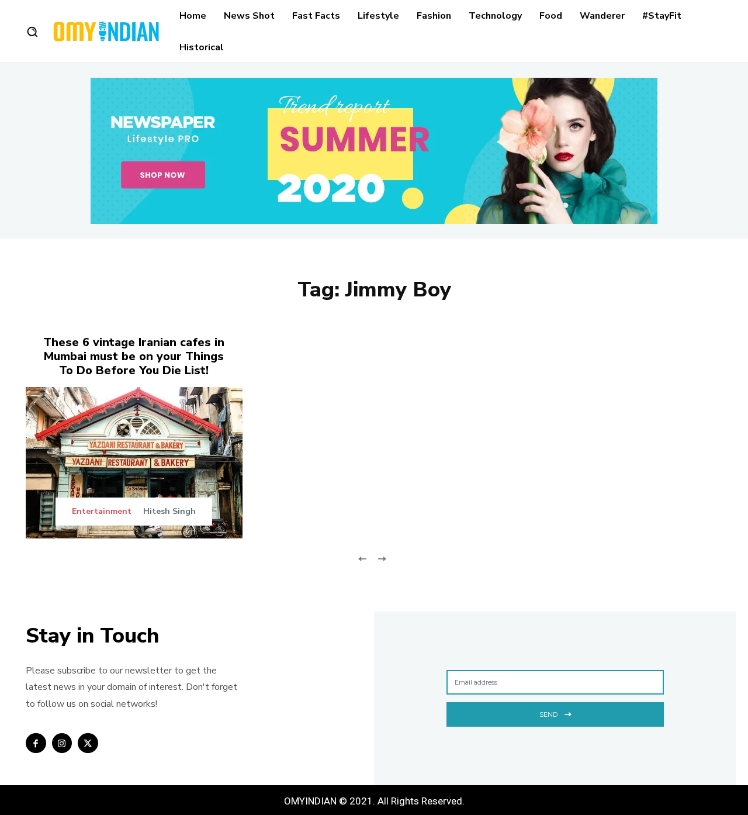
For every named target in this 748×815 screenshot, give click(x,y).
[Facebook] (36, 743)
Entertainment (101, 511)
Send (548, 714)
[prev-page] (362, 557)
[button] (32, 31)
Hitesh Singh (169, 511)
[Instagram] (62, 743)
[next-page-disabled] (381, 557)
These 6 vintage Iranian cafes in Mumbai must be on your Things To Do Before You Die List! (133, 356)
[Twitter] (88, 743)
